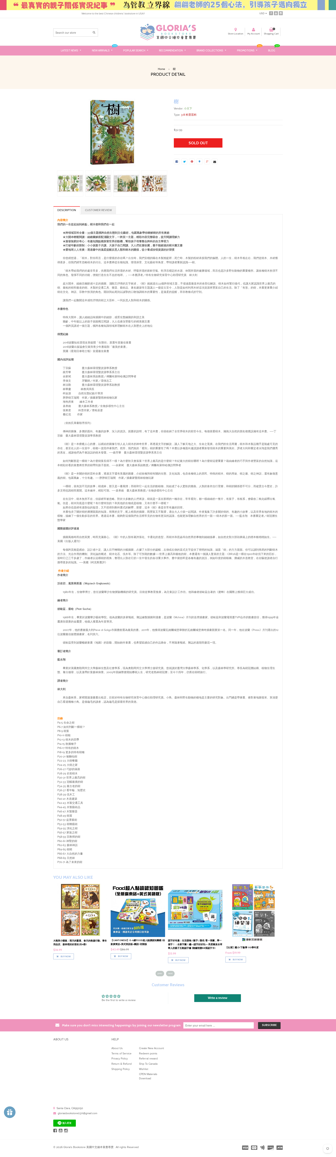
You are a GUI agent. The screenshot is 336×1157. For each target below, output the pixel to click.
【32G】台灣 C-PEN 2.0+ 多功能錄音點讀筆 (76, 940)
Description (66, 210)
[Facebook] (271, 13)
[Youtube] (276, 13)
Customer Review (98, 210)
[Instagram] (281, 13)
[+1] (207, 161)
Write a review (217, 998)
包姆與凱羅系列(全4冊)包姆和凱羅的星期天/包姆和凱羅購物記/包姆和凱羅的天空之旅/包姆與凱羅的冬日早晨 (137, 944)
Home (161, 69)
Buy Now (65, 952)
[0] (177, 161)
